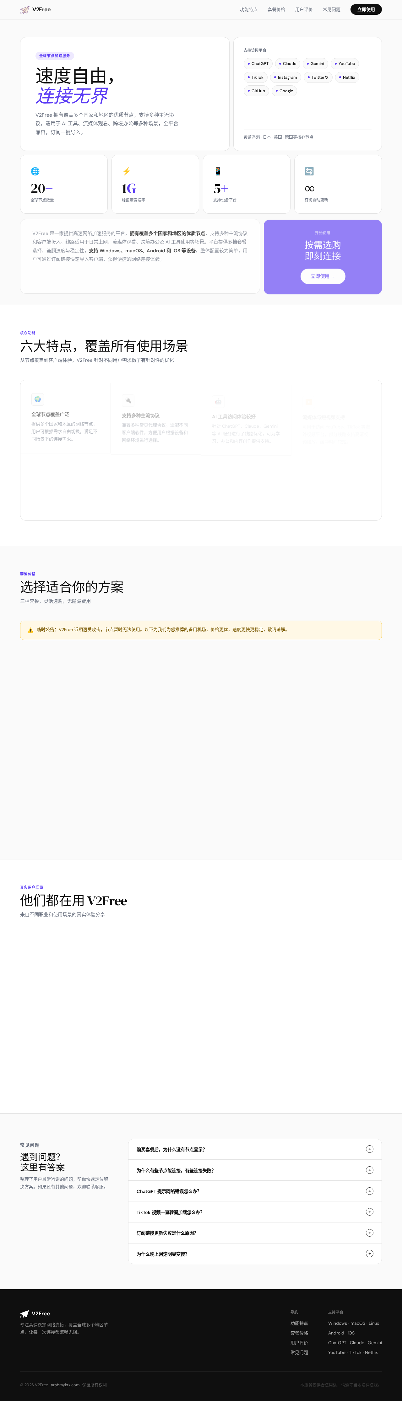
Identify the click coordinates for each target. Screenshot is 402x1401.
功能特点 (249, 9)
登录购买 (79, 814)
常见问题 (331, 9)
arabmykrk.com (65, 1385)
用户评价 (304, 9)
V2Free (41, 9)
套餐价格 (276, 9)
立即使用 (366, 9)
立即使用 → (323, 274)
